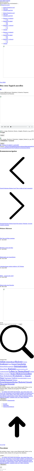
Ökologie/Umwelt (25, 382)
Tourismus (7, 378)
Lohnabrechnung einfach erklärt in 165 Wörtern (12, 266)
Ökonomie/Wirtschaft (7, 384)
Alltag (3, 361)
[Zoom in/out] (5, 469)
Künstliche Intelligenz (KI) (22, 369)
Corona (25, 362)
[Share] (2, 469)
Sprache (10, 147)
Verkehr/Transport (6, 380)
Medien (13, 374)
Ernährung (4, 364)
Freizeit (14, 364)
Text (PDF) (3, 82)
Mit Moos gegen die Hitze (6, 247)
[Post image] (4, 237)
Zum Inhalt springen (5, 0)
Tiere (13, 147)
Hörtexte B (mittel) (8, 21)
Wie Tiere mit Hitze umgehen (7, 238)
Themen (5, 29)
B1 (7, 22)
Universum (29, 378)
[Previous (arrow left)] (0, 470)
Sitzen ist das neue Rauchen (7, 285)
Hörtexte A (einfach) (8, 18)
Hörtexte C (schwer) (8, 25)
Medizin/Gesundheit (24, 374)
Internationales (28, 146)
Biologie (19, 361)
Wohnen (15, 380)
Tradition (16, 147)
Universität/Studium (22, 378)
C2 (7, 28)
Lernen (32, 371)
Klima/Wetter (4, 369)
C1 (7, 27)
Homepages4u (11, 400)
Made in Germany (5, 374)
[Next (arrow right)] (2, 470)
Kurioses (12, 369)
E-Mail (1, 390)
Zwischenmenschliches (24, 147)
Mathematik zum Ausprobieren (7, 257)
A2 (7, 20)
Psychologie (17, 376)
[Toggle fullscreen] (3, 469)
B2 (7, 24)
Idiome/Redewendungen (19, 146)
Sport (23, 376)
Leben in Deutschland (19, 371)
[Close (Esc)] (0, 469)
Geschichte (10, 146)
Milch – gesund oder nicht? (7, 275)
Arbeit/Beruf (10, 362)
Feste (6, 146)
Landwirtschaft (4, 371)
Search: (2, 324)
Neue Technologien (6, 376)
